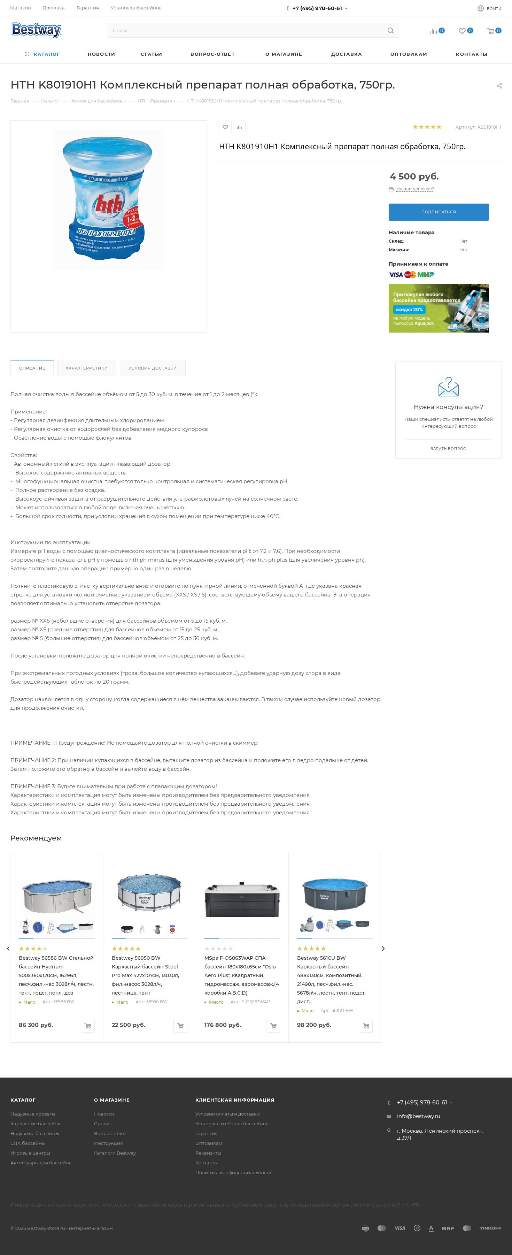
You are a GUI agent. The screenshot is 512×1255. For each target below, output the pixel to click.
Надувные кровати (32, 1114)
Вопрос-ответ (110, 1133)
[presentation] (8, 949)
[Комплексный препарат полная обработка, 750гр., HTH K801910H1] (108, 199)
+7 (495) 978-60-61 (317, 8)
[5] (439, 127)
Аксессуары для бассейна (41, 1162)
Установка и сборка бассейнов (232, 1123)
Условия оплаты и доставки (227, 1114)
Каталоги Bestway (115, 1153)
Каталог (23, 1100)
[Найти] (390, 30)
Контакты (206, 1162)
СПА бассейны (27, 1143)
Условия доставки (153, 368)
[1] (415, 127)
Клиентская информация (235, 1100)
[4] (433, 127)
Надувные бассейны (34, 1133)
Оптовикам (208, 1143)
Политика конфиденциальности (233, 1172)
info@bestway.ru (418, 1116)
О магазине (112, 1100)
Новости (104, 1114)
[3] (427, 127)
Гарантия (206, 1133)
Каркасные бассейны (35, 1123)
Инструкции (108, 1143)
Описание (32, 368)
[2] (421, 127)
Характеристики (87, 368)
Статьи (102, 1123)
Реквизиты (208, 1153)
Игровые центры (30, 1153)
